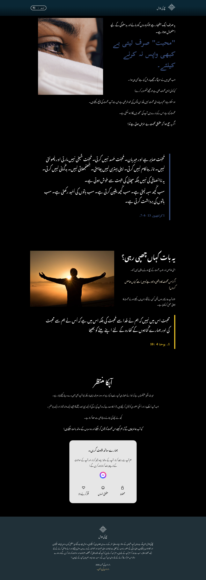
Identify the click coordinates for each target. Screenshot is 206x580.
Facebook (103, 475)
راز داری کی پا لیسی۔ (103, 569)
